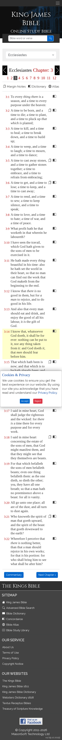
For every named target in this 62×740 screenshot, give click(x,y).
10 (43, 78)
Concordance (14, 619)
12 (54, 78)
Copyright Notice (12, 663)
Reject (38, 401)
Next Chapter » (47, 574)
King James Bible (16, 602)
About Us (8, 647)
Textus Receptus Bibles (16, 703)
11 (49, 78)
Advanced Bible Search (20, 607)
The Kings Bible (11, 680)
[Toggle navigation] (57, 3)
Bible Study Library (17, 630)
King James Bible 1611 (15, 686)
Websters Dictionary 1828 (18, 697)
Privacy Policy (10, 658)
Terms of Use (10, 652)
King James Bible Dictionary (19, 692)
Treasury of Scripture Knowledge (22, 708)
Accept (24, 401)
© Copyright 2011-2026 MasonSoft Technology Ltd (30, 732)
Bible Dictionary (15, 613)
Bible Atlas (12, 624)
